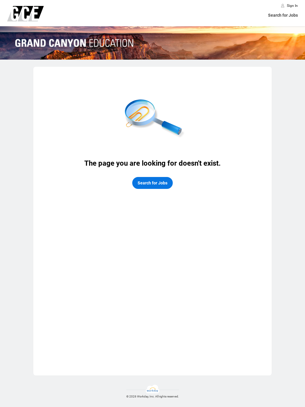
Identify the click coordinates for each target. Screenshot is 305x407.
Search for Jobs (283, 15)
